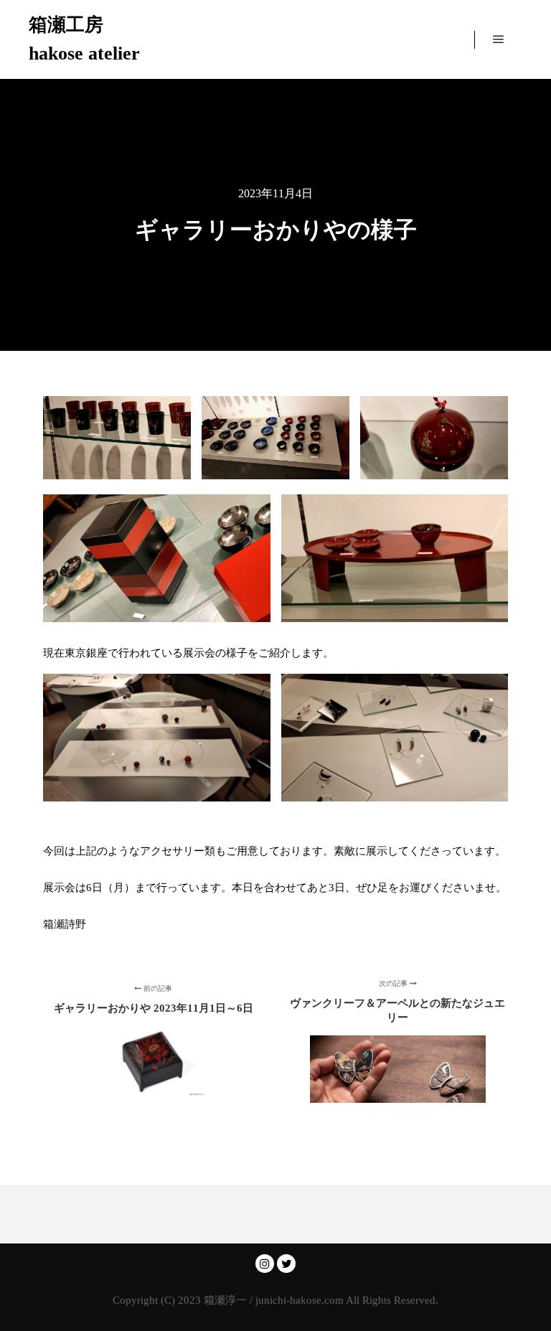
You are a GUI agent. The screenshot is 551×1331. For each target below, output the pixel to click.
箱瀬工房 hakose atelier (84, 39)
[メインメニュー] (499, 39)
